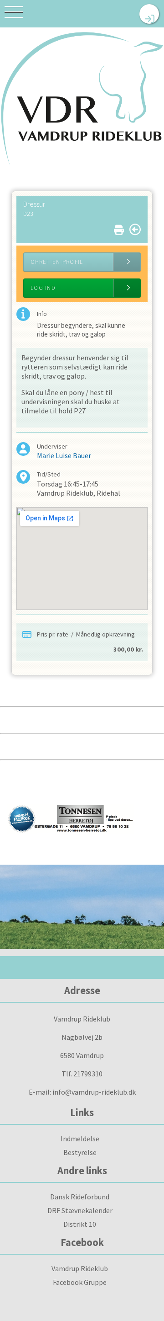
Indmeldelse (80, 1138)
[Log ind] (149, 14)
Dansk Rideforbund (79, 1196)
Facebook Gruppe (80, 1282)
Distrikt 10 (79, 1224)
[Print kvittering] (119, 231)
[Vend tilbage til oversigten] (135, 229)
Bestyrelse (80, 1152)
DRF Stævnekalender (80, 1210)
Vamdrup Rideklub (79, 1268)
